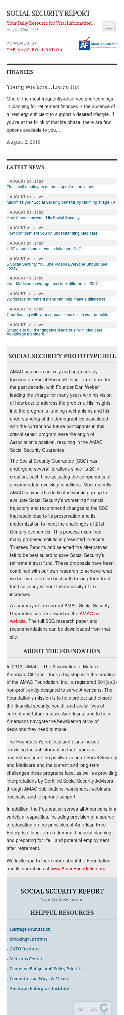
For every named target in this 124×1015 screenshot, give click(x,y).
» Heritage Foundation (29, 929)
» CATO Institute (23, 948)
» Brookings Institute (27, 939)
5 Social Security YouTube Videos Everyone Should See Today (57, 266)
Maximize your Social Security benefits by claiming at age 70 (61, 202)
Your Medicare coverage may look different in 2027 (53, 283)
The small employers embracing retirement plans (50, 186)
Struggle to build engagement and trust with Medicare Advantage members (55, 332)
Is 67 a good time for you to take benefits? (44, 248)
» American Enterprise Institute (38, 988)
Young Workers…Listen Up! (43, 87)
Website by (86, 1009)
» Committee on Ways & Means (38, 978)
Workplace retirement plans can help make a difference (56, 299)
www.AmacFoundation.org (78, 868)
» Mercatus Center (24, 958)
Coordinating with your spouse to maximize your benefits (57, 314)
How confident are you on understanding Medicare (52, 233)
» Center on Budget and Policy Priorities (46, 968)
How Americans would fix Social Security (43, 217)
